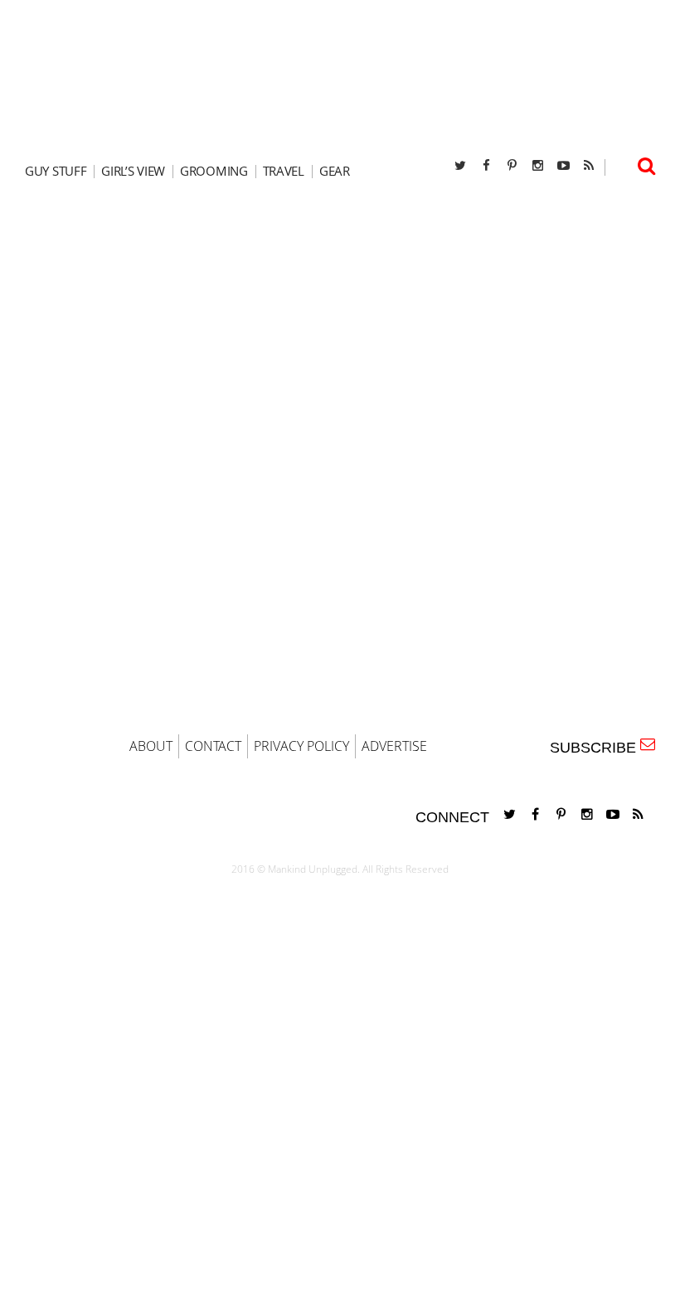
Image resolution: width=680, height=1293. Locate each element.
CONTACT (213, 746)
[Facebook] (486, 165)
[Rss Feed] (588, 165)
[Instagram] (537, 165)
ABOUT (150, 746)
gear (334, 171)
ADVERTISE (394, 746)
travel (283, 171)
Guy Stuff (55, 171)
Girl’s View (133, 171)
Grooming (214, 171)
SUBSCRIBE (597, 747)
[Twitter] (460, 165)
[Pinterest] (511, 165)
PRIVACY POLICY (301, 746)
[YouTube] (563, 165)
